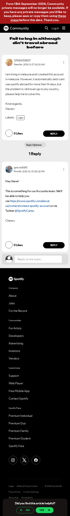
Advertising (16, 343)
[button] (63, 62)
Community (19, 28)
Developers (16, 336)
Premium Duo (17, 423)
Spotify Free (16, 446)
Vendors (14, 358)
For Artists (15, 328)
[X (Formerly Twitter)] (24, 460)
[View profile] (9, 62)
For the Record (18, 311)
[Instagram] (13, 460)
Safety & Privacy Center (27, 486)
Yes (41, 510)
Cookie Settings (31, 491)
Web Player (16, 383)
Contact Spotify (18, 398)
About (13, 296)
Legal (11, 486)
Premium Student (20, 438)
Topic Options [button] (34, 145)
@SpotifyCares (24, 211)
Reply (54, 134)
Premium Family (19, 431)
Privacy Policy (14, 491)
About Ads (13, 497)
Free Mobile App (19, 391)
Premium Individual (20, 416)
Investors (14, 351)
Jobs (12, 303)
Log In (55, 28)
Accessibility (27, 497)
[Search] (46, 28)
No (28, 510)
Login (20, 117)
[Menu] (63, 28)
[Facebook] (36, 460)
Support (14, 376)
